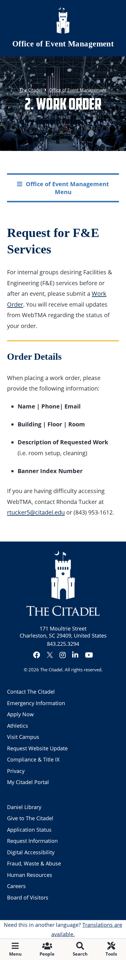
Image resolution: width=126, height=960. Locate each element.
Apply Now (20, 714)
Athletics (17, 725)
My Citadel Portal (28, 782)
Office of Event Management (63, 43)
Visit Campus (23, 736)
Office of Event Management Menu (67, 188)
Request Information (32, 840)
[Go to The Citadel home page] (63, 20)
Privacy (16, 770)
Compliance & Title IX (33, 759)
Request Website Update (37, 748)
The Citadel (51, 669)
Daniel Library (24, 807)
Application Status (29, 829)
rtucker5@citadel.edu (36, 512)
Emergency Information (36, 703)
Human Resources (29, 874)
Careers (16, 886)
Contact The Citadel (31, 691)
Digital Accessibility (31, 852)
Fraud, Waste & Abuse (34, 863)
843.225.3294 (63, 643)
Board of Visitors (27, 897)
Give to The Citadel (30, 818)
